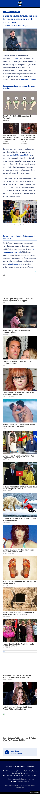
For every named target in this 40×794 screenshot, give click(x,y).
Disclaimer (31, 766)
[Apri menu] (37, 3)
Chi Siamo (9, 766)
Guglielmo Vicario (15, 264)
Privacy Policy (20, 766)
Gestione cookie (34, 792)
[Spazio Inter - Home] (20, 3)
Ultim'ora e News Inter (11, 12)
